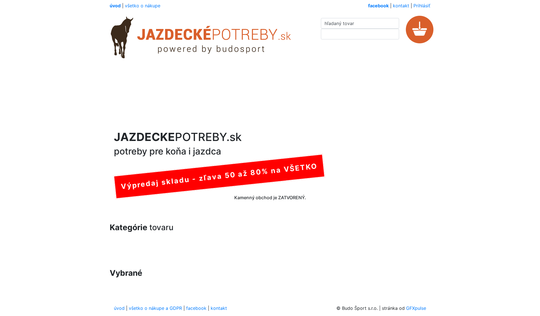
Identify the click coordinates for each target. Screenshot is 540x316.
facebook (196, 308)
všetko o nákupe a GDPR (155, 308)
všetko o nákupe (142, 5)
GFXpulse (416, 308)
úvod (119, 308)
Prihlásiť (421, 5)
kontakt (401, 5)
